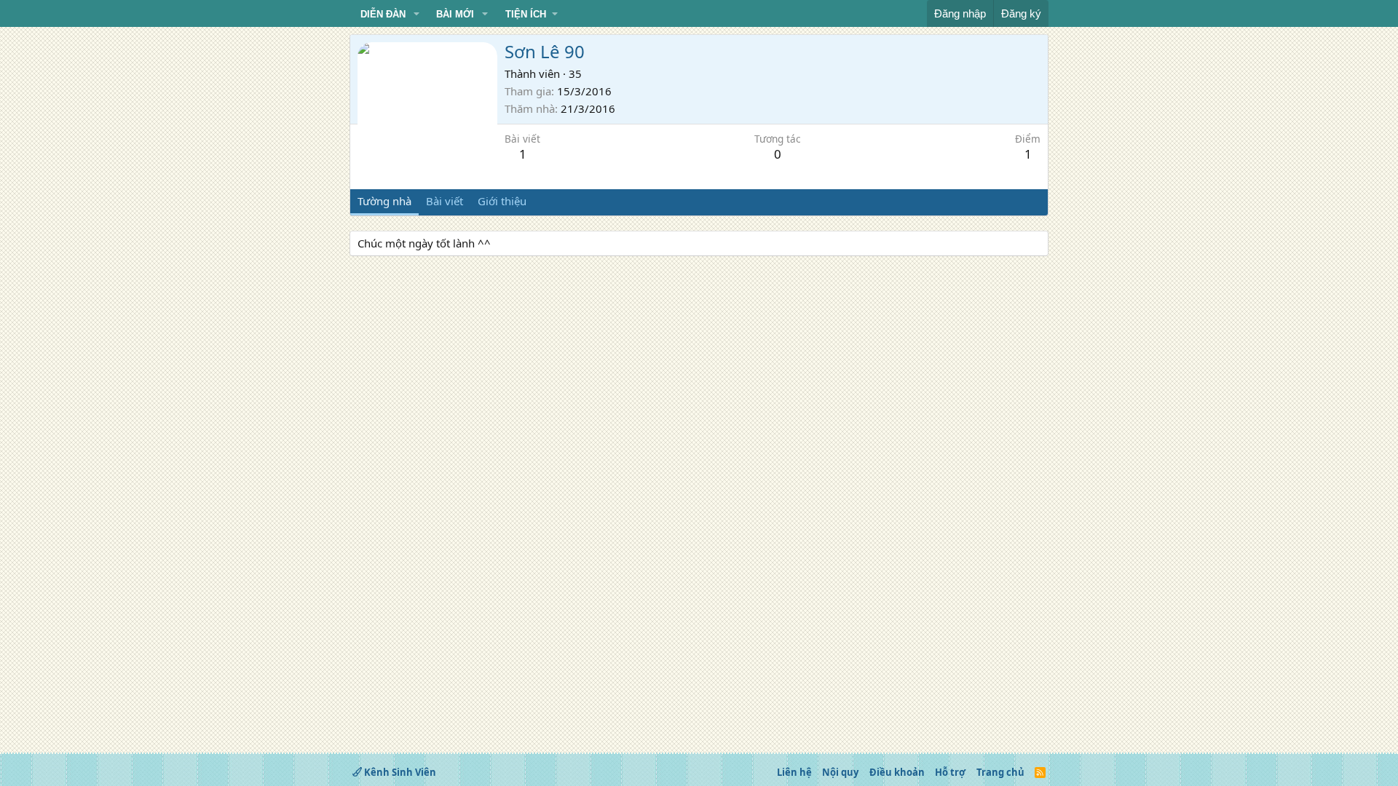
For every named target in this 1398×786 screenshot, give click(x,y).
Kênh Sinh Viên (399, 772)
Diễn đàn (383, 14)
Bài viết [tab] (444, 201)
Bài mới (455, 14)
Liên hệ (794, 772)
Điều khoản (897, 772)
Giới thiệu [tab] (502, 201)
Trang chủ (1000, 772)
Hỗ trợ (950, 772)
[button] (416, 14)
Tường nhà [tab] (384, 201)
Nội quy (840, 772)
